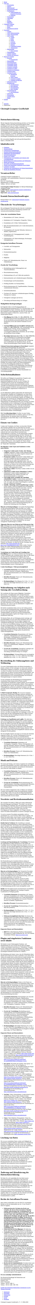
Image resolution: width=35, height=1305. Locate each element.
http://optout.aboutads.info (13, 543)
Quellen (9, 31)
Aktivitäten (10, 18)
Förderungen (10, 16)
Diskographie (10, 61)
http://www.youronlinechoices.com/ (10, 545)
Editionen (12, 15)
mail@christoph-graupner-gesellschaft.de (20, 189)
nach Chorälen (14, 89)
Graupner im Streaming (13, 70)
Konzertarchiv (14, 59)
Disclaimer (6, 1293)
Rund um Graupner (9, 56)
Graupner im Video (12, 68)
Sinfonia (12, 45)
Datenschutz (7, 1295)
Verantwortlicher (8, 149)
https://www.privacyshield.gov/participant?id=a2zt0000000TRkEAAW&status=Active (15, 1060)
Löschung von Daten (9, 166)
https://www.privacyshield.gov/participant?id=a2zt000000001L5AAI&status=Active (15, 1107)
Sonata (12, 40)
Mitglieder (9, 22)
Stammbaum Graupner (13, 75)
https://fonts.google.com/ (27, 1053)
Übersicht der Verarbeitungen (11, 150)
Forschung (6, 30)
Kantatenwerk (10, 83)
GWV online (10, 36)
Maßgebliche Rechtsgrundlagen (12, 153)
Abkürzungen (14, 47)
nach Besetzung (14, 84)
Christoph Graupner (9, 24)
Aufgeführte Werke (12, 65)
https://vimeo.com (29, 1121)
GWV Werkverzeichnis (13, 33)
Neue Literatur (14, 50)
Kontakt (9, 21)
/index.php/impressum (13, 192)
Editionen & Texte (12, 81)
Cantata (12, 37)
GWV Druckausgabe (12, 34)
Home (5, 2)
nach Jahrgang (14, 86)
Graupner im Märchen (16, 80)
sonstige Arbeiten (11, 53)
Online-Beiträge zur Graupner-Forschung (15, 13)
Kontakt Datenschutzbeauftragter (12, 152)
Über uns (6, 3)
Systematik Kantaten (15, 46)
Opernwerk (10, 93)
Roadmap (6, 1299)
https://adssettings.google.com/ (22, 1134)
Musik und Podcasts (9, 162)
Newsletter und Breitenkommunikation (14, 163)
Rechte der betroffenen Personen (12, 169)
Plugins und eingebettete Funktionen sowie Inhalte (17, 165)
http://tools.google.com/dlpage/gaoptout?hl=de (16, 1087)
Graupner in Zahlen (15, 79)
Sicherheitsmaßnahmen (10, 155)
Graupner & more (11, 73)
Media (8, 98)
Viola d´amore (14, 77)
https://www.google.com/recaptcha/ (13, 1077)
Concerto (12, 42)
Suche (5, 1298)
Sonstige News (11, 96)
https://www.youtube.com (10, 1100)
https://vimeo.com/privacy (22, 1122)
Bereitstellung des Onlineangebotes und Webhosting (17, 160)
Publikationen (10, 11)
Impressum (7, 1292)
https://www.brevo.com (22, 935)
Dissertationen (10, 52)
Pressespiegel (10, 95)
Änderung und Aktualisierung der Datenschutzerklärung (18, 168)
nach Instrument (14, 87)
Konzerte (9, 58)
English (6, 99)
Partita (12, 39)
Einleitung (6, 147)
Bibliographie (10, 49)
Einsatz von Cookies (9, 156)
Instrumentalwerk (11, 90)
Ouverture (13, 43)
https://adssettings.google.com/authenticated (15, 1091)
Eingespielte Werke (12, 64)
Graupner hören (11, 71)
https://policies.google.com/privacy (25, 1055)
